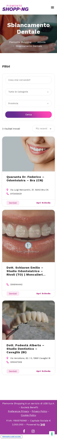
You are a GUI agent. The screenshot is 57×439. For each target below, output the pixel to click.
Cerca (28, 114)
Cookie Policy (28, 415)
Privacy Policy (39, 411)
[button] (52, 7)
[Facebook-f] (24, 431)
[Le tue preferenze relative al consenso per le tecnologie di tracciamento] (52, 434)
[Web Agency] (42, 424)
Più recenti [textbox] (41, 128)
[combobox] (43, 128)
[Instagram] (33, 431)
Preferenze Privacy (18, 411)
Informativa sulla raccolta (11, 437)
